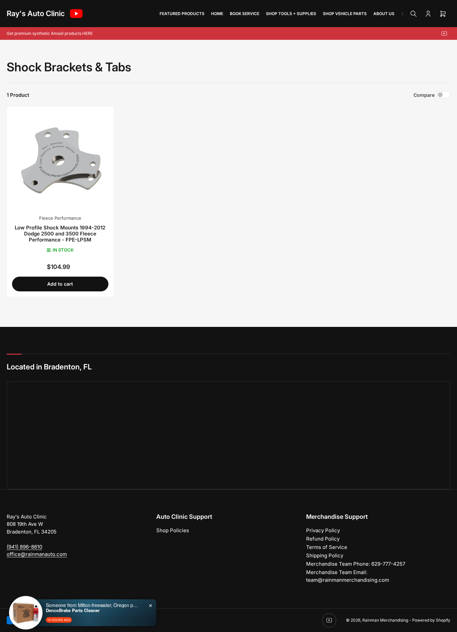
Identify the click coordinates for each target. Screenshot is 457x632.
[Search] (413, 13)
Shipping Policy (324, 555)
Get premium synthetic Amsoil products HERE (50, 33)
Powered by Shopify (431, 620)
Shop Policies (172, 530)
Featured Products (182, 13)
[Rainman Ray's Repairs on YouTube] (76, 13)
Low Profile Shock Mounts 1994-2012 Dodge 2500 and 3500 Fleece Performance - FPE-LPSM (60, 233)
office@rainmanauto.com (37, 554)
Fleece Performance (60, 218)
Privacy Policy (323, 530)
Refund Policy (323, 539)
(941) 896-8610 (24, 547)
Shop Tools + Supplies (291, 13)
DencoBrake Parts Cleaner (73, 591)
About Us (383, 13)
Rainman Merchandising (385, 620)
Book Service (244, 13)
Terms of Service (326, 547)
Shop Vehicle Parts (345, 13)
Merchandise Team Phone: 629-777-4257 (355, 564)
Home (217, 13)
